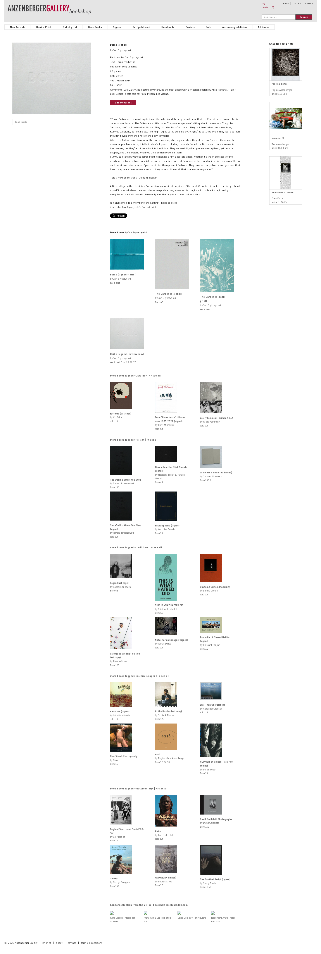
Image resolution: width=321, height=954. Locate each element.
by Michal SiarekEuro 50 (165, 881)
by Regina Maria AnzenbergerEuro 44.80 (170, 758)
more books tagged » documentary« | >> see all (138, 788)
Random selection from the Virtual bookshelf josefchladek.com (149, 904)
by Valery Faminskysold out (216, 421)
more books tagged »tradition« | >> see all (136, 547)
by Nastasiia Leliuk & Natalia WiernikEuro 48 (171, 475)
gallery (309, 3)
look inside (21, 122)
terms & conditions (91, 942)
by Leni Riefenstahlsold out (164, 835)
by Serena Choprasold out (215, 590)
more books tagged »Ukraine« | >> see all (135, 375)
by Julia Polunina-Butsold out (120, 715)
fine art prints (149, 207)
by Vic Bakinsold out (120, 417)
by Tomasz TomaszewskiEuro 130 (125, 483)
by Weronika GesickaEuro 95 (167, 529)
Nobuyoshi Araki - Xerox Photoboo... (223, 919)
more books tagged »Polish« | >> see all (134, 439)
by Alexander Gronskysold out (212, 708)
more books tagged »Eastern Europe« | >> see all (139, 675)
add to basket (123, 102)
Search (304, 17)
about (285, 3)
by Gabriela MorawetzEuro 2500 (216, 476)
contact (297, 3)
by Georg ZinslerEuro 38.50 (215, 883)
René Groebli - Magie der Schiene (122, 919)
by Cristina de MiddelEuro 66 (169, 609)
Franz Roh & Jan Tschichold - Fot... (158, 919)
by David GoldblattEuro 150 (216, 823)
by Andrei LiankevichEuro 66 (120, 586)
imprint (46, 942)
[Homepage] (49, 12)
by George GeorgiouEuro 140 (120, 882)
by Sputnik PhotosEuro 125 (168, 715)
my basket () (268, 5)
